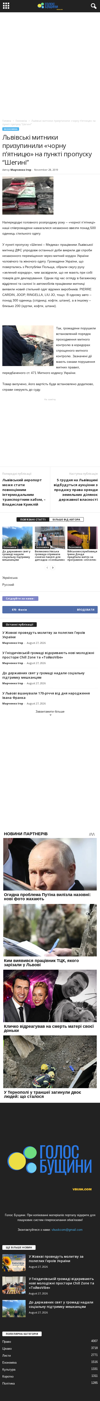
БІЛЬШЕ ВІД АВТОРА (66, 519)
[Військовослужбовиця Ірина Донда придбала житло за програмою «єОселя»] (82, 538)
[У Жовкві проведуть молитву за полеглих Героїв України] (14, 1263)
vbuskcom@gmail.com (67, 1229)
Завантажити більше (50, 711)
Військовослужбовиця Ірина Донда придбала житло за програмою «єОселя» (82, 555)
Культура (8, 1369)
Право (6, 1341)
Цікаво (7, 1348)
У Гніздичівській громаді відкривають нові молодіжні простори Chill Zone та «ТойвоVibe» (48, 655)
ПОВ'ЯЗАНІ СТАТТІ (33, 519)
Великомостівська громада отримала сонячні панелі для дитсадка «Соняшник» (50, 555)
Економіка (10, 129)
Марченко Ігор (20, 169)
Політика (8, 1383)
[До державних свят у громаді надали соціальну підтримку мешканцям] (17, 538)
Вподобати (85, 609)
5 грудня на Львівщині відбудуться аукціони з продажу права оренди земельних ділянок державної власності (76, 490)
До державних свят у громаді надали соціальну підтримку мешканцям (16, 555)
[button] (93, 6)
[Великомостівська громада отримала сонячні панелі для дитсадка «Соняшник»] (50, 538)
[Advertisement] (50, 65)
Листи (6, 1355)
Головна (6, 120)
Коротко (7, 1376)
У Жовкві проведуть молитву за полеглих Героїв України (56, 1258)
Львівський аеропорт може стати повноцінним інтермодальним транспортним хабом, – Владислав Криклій (24, 492)
